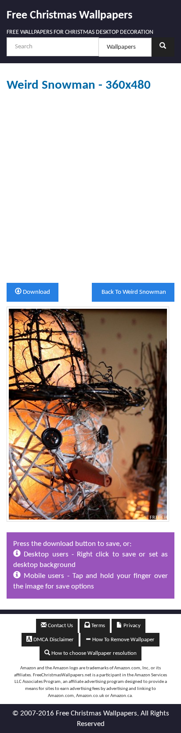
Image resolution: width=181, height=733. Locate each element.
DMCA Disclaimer (53, 640)
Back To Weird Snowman (133, 292)
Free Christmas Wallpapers (69, 16)
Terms (97, 625)
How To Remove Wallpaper (123, 640)
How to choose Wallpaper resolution (93, 653)
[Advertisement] (90, 187)
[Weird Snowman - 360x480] (88, 414)
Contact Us (60, 625)
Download (36, 292)
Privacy (131, 625)
